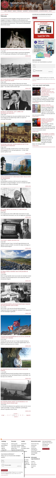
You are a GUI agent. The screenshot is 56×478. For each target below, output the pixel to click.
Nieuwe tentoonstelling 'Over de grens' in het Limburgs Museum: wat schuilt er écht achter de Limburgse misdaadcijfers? (47, 91)
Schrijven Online (25, 459)
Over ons (33, 463)
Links (32, 467)
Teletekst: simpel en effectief (10, 240)
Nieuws (6, 14)
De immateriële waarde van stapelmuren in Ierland (14, 272)
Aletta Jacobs (14, 443)
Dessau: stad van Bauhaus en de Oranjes (47, 105)
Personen (19, 11)
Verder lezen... (35, 102)
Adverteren (33, 464)
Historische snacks (43, 11)
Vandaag (9, 11)
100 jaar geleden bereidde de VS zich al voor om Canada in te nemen (15, 337)
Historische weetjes (36, 451)
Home (5, 11)
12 (20, 415)
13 (22, 415)
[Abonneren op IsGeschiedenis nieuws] (16, 439)
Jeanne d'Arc (14, 448)
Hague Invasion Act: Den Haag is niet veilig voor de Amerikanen (16, 177)
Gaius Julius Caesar (15, 446)
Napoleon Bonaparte (16, 449)
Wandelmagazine (25, 463)
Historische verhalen (33, 11)
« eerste (15, 413)
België (22, 445)
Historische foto (35, 443)
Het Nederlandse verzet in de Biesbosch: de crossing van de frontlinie (14, 402)
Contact (33, 461)
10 (16, 415)
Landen (14, 11)
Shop (49, 11)
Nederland (23, 443)
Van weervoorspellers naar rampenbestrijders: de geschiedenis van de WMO (15, 304)
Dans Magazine (24, 461)
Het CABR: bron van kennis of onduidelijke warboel (14, 210)
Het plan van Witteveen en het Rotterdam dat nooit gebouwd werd (15, 79)
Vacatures (33, 466)
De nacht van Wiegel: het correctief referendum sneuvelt (12, 112)
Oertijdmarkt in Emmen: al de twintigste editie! (48, 134)
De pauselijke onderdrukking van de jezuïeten (15, 49)
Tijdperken (24, 11)
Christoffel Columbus (16, 445)
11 (18, 415)
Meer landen (24, 451)
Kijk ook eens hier (25, 457)
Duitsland (23, 446)
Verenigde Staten (25, 448)
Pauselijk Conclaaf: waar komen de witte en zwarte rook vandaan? (14, 144)
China (22, 449)
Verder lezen (28, 56)
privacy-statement (4, 475)
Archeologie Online (25, 464)
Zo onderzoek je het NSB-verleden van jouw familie (14, 369)
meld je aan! (46, 449)
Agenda (3, 448)
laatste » (16, 416)
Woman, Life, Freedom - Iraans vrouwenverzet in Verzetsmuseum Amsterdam (47, 120)
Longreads (3, 449)
